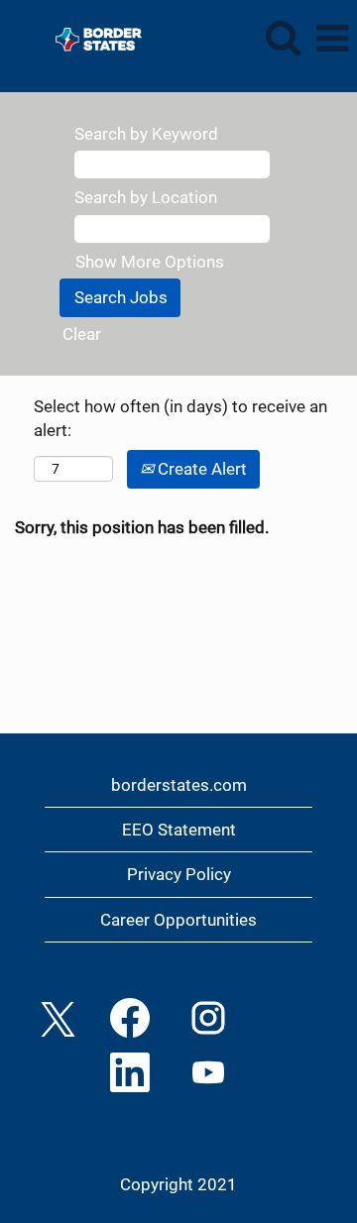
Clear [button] (81, 334)
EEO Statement (179, 829)
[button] (332, 39)
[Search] (282, 38)
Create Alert (200, 469)
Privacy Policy (179, 874)
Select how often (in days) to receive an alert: (180, 418)
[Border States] (90, 37)
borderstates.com (179, 785)
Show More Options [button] (149, 262)
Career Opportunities (178, 920)
